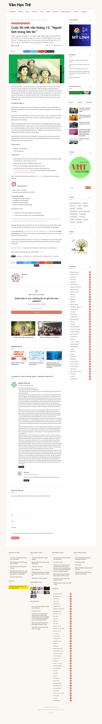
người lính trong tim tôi (38, 256)
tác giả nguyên (82, 214)
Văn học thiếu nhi (74, 334)
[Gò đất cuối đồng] (47, 592)
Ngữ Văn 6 (72, 302)
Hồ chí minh (72, 205)
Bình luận (21, 467)
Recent (71, 102)
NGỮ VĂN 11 (73, 279)
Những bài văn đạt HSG (75, 287)
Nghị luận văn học (74, 289)
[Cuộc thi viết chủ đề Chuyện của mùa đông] (36, 355)
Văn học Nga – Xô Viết (75, 371)
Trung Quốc (73, 374)
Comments (89, 102)
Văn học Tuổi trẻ (74, 309)
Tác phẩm (34, 11)
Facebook (75, 11)
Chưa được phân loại (75, 329)
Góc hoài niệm (73, 314)
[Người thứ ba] (40, 588)
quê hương (72, 208)
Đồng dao (72, 339)
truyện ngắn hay (73, 211)
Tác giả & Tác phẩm (74, 331)
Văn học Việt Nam (74, 344)
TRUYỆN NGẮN (73, 346)
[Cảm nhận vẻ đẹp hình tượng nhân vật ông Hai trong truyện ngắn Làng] (33, 588)
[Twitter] (50, 713)
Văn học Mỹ (73, 369)
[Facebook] (48, 713)
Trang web (13, 527)
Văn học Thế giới (74, 366)
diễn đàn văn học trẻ (27, 256)
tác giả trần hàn (73, 216)
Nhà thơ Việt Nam (74, 361)
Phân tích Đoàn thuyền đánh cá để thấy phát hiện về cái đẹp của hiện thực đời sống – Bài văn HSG (79, 73)
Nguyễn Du (85, 205)
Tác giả (27, 11)
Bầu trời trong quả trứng (75, 203)
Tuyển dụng (84, 11)
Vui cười (72, 376)
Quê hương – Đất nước (75, 307)
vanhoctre (85, 219)
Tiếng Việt (72, 324)
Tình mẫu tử (81, 216)
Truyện (41, 11)
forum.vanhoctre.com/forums (22, 170)
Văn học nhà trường (65, 11)
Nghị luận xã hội (74, 284)
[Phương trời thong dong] (47, 588)
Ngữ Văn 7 (72, 297)
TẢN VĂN (48, 11)
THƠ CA (72, 349)
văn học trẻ (55, 256)
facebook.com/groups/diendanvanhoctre (25, 172)
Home (13, 20)
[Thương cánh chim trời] (33, 596)
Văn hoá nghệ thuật (74, 326)
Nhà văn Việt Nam (74, 364)
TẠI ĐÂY (41, 252)
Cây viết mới (73, 356)
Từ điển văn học (74, 316)
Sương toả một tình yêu (74, 77)
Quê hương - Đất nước (24, 23)
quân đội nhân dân (48, 256)
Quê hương (55, 11)
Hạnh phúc (85, 203)
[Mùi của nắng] (40, 592)
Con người (72, 311)
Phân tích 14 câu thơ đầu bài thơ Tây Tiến (78, 68)
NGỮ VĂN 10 (73, 282)
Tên (12, 515)
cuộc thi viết (46, 231)
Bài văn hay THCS (74, 292)
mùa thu (79, 205)
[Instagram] (54, 713)
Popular (80, 102)
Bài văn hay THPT (74, 274)
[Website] (22, 277)
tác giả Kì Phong (73, 214)
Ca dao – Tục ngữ (74, 341)
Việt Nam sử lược (74, 319)
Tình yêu (72, 219)
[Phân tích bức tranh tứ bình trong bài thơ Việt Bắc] (73, 118)
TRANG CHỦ (13, 11)
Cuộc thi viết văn (19, 20)
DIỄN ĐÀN (20, 11)
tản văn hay (78, 219)
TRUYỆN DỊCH (73, 378)
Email (12, 521)
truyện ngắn (79, 208)
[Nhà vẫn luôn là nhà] (33, 592)
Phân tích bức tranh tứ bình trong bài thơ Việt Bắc (85, 117)
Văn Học (16, 45)
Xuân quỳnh (79, 222)
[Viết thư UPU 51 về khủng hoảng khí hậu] (19, 355)
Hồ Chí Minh (73, 359)
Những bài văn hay (74, 272)
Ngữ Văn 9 (72, 294)
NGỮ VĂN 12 (73, 277)
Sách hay (72, 321)
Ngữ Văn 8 (72, 299)
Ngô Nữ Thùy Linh (24, 383)
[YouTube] (52, 713)
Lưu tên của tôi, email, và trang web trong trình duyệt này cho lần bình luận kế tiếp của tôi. (33, 533)
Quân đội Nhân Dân (28, 231)
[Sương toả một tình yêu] (73, 141)
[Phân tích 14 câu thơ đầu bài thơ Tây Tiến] (73, 125)
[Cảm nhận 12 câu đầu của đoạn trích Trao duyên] (73, 110)
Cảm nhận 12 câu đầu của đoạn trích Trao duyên (84, 110)
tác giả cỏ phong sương (84, 211)
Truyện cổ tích (73, 336)
